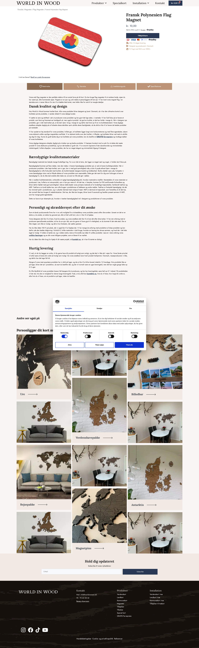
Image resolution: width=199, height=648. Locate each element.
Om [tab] (130, 308)
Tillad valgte (99, 345)
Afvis (70, 345)
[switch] (88, 336)
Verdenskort (121, 594)
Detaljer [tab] (99, 308)
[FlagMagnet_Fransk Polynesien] (70, 41)
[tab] (44, 86)
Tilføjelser (120, 607)
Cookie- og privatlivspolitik (102, 639)
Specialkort (119, 3)
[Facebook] (30, 630)
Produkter (98, 3)
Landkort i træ (155, 597)
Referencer (118, 639)
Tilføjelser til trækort (157, 604)
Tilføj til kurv (143, 36)
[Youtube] (45, 630)
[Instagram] (23, 630)
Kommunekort (122, 600)
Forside (20, 9)
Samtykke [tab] (68, 308)
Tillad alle (129, 345)
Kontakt (160, 3)
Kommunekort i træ (157, 600)
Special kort (121, 613)
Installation (139, 3)
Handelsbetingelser (83, 639)
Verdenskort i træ (156, 594)
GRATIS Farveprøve (124, 616)
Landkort (120, 597)
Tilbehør (120, 610)
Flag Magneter (38, 9)
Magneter (28, 9)
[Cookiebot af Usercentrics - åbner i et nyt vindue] (135, 301)
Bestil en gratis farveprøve (40, 77)
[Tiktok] (37, 630)
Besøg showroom (82, 601)
